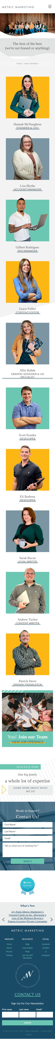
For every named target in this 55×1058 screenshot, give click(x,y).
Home (9, 944)
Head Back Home (27, 767)
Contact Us (28, 995)
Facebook (46, 944)
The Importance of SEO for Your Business (27, 913)
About (9, 948)
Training (9, 955)
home (19, 64)
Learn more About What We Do (30, 790)
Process (9, 952)
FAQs (27, 952)
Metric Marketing (32, 1031)
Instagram (46, 955)
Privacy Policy (46, 1031)
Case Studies (27, 948)
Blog (27, 944)
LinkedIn (45, 948)
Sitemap (28, 1034)
